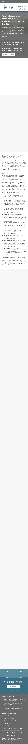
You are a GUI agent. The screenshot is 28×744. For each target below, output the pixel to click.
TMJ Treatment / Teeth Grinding (13, 728)
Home (4, 733)
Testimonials (16, 733)
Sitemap (15, 739)
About (9, 733)
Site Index (13, 735)
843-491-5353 (13, 33)
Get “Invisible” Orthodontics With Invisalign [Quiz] (13, 703)
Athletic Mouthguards (10, 721)
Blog (22, 733)
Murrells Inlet (18, 51)
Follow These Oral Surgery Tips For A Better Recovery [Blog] (14, 699)
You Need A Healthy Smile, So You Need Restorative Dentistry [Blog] (13, 707)
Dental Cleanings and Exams (12, 716)
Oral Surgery (7, 723)
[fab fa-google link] (12, 690)
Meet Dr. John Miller (11, 140)
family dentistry (10, 189)
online (10, 263)
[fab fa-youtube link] (17, 690)
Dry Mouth (7, 726)
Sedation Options (9, 718)
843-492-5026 (19, 32)
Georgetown (18, 48)
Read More (5, 154)
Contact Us (5, 735)
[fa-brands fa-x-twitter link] (15, 690)
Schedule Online (8, 54)
